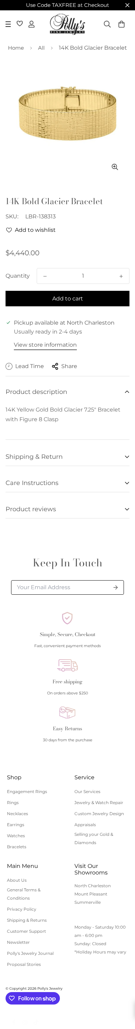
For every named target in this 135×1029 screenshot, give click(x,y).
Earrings (15, 824)
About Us (17, 880)
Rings (13, 802)
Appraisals (85, 824)
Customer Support (26, 931)
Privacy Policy (21, 909)
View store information (45, 345)
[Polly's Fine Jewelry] (67, 24)
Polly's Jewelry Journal (30, 953)
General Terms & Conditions (23, 894)
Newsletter (18, 942)
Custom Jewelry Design (99, 813)
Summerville (87, 902)
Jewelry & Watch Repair (98, 802)
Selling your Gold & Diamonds (93, 838)
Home (16, 47)
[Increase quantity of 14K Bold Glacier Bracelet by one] (121, 276)
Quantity (18, 276)
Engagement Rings (27, 791)
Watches (16, 835)
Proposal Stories (24, 964)
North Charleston (92, 885)
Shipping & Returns (27, 920)
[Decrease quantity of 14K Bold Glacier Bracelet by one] (45, 276)
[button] (121, 24)
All (41, 47)
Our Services (87, 791)
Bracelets (16, 846)
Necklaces (17, 813)
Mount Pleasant (90, 894)
